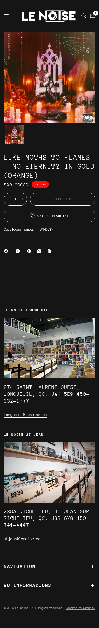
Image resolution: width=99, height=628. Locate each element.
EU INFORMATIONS (27, 585)
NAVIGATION (20, 566)
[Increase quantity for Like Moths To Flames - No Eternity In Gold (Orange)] (23, 199)
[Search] (83, 16)
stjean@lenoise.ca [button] (22, 539)
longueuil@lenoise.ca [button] (25, 414)
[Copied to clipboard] (50, 251)
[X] (19, 251)
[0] (91, 16)
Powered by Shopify (80, 608)
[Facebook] (7, 251)
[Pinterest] (30, 251)
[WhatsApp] (40, 251)
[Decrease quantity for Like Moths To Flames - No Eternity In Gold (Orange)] (8, 199)
